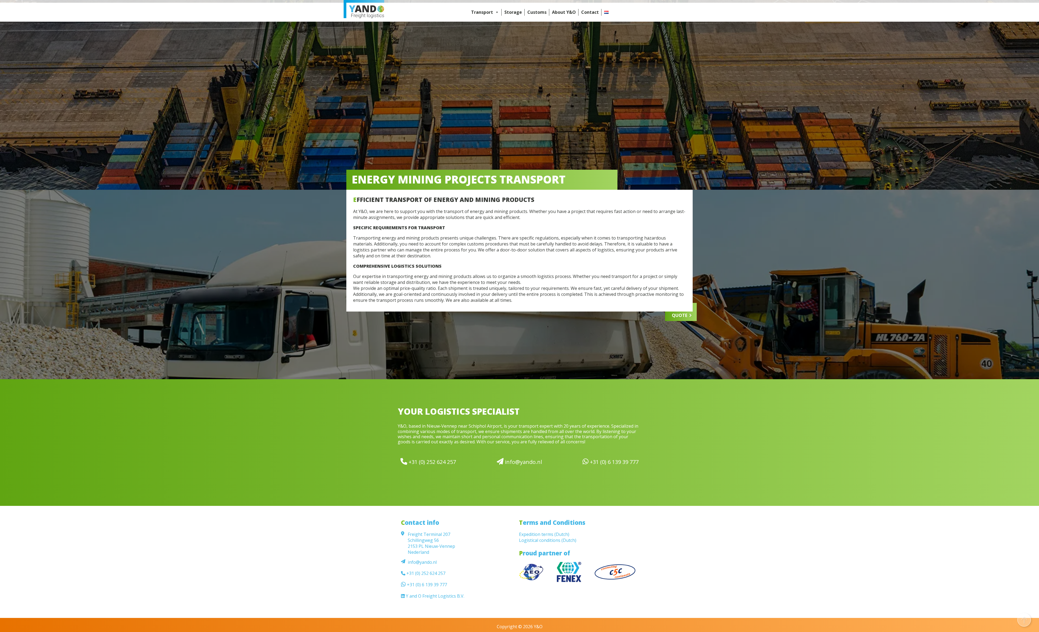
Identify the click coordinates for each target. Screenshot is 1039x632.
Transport (482, 12)
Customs (537, 12)
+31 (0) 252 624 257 (431, 461)
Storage (513, 12)
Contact (590, 12)
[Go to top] (1024, 620)
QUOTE (679, 315)
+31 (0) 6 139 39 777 (613, 461)
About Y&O (564, 12)
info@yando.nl (523, 461)
